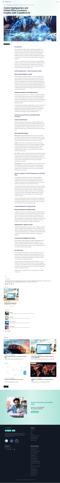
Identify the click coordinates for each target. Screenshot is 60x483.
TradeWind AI (17, 61)
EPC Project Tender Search (34, 452)
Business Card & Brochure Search (35, 450)
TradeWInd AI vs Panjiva (34, 438)
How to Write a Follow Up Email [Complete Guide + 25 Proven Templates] (10, 304)
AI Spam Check (33, 467)
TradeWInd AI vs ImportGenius (35, 435)
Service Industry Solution (34, 473)
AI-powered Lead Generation (35, 447)
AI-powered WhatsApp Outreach (35, 461)
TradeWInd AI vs (33, 437)
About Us (32, 434)
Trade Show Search (33, 449)
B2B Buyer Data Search (34, 458)
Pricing (32, 431)
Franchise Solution (33, 475)
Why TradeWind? (33, 429)
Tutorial (32, 432)
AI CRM (32, 464)
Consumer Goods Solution (34, 470)
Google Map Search (33, 455)
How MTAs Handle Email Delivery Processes (14, 379)
